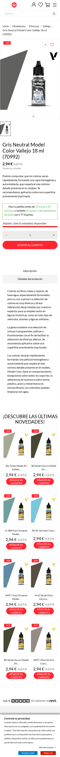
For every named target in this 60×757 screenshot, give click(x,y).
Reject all (48, 753)
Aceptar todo (28, 753)
